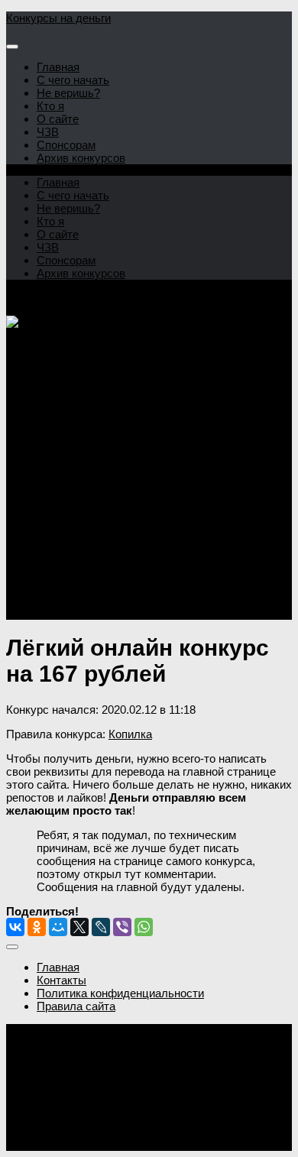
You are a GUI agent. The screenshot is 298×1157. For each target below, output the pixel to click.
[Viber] (122, 927)
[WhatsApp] (143, 927)
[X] (79, 927)
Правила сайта (76, 1006)
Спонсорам (66, 144)
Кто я (50, 105)
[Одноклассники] (37, 927)
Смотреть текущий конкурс (77, 574)
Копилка (130, 734)
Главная (58, 66)
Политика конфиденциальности (120, 993)
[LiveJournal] (101, 927)
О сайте (58, 118)
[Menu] (12, 46)
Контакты (61, 980)
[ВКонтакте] (15, 927)
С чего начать (73, 79)
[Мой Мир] (58, 927)
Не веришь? (68, 92)
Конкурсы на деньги (58, 17)
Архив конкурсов (81, 157)
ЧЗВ (48, 131)
